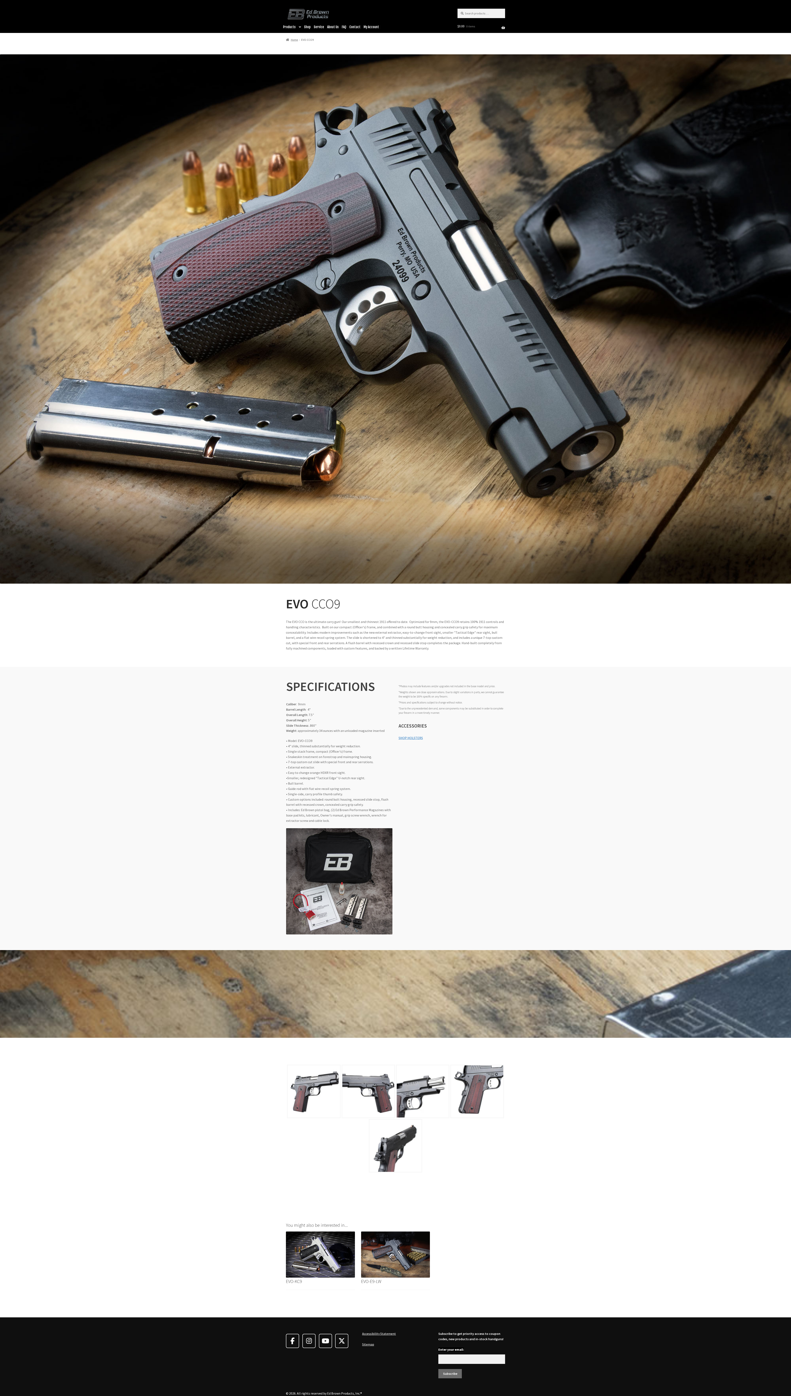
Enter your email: (451, 1349)
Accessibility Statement (379, 1334)
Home (294, 40)
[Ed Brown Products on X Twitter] (341, 1341)
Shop (307, 27)
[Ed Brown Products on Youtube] (325, 1341)
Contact (354, 27)
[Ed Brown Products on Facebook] (292, 1341)
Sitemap (368, 1344)
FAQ (344, 27)
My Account (371, 27)
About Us (333, 27)
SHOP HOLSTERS (411, 738)
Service (319, 27)
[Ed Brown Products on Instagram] (309, 1341)
